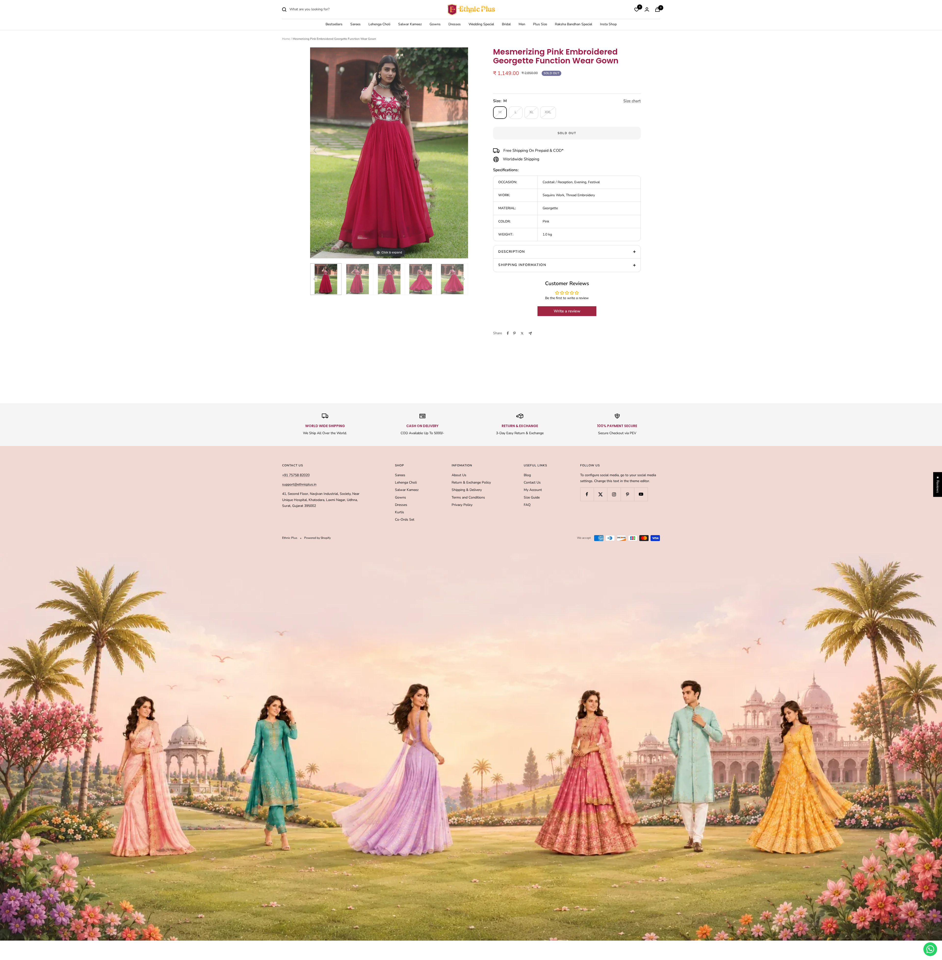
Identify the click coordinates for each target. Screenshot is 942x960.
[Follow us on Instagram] (614, 494)
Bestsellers (334, 24)
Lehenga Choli (379, 24)
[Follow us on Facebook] (587, 494)
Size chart (632, 101)
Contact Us (532, 482)
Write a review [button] (567, 311)
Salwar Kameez (410, 24)
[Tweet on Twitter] (522, 333)
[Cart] (657, 9)
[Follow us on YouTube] (641, 494)
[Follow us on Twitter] (600, 494)
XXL (548, 112)
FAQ (527, 504)
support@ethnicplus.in (299, 484)
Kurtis (399, 512)
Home (286, 39)
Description (511, 251)
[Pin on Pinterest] (514, 333)
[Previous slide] (315, 150)
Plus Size (540, 24)
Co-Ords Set (404, 519)
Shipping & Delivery (467, 489)
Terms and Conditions (468, 497)
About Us (459, 475)
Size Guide (532, 497)
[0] (636, 10)
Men (522, 24)
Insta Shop (608, 24)
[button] (98, 914)
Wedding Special (481, 24)
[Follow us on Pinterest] (627, 494)
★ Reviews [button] (937, 484)
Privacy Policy (462, 504)
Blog (527, 475)
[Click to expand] (389, 152)
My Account (533, 489)
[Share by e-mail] (530, 333)
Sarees (355, 24)
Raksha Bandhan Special (573, 24)
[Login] (647, 9)
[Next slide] (463, 150)
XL (531, 112)
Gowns (435, 24)
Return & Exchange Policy (471, 482)
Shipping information (522, 265)
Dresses (454, 24)
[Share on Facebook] (508, 333)
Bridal (506, 24)
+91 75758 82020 (296, 475)
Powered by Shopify (317, 538)
